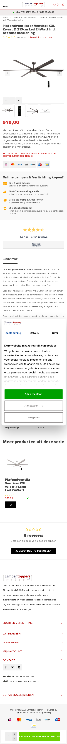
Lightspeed (21, 712)
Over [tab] (55, 332)
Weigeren (33, 417)
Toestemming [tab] (12, 332)
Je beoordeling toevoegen (33, 551)
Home (5, 17)
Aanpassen (31, 405)
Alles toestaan (33, 394)
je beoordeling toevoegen (40, 37)
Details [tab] (34, 332)
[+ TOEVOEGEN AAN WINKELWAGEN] (10, 504)
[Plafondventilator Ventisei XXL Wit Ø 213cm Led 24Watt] (17, 463)
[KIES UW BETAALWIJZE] (6, 164)
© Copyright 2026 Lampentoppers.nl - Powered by (33, 710)
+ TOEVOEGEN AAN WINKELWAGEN (39, 736)
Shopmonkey (44, 712)
